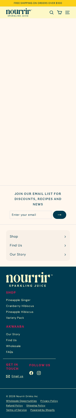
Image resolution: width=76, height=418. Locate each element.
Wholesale (13, 346)
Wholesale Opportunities (21, 400)
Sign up (6, 98)
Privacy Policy (49, 400)
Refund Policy (14, 405)
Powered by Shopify (42, 410)
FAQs (9, 352)
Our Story (13, 334)
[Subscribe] (59, 215)
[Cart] (59, 12)
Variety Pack (15, 318)
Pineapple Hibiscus (19, 312)
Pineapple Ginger (18, 300)
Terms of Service (16, 410)
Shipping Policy (35, 405)
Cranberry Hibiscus (20, 306)
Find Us (11, 340)
